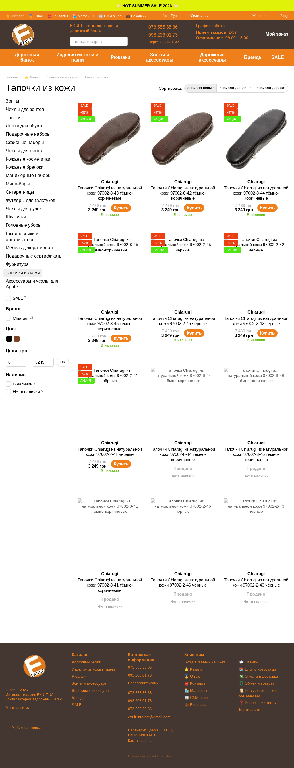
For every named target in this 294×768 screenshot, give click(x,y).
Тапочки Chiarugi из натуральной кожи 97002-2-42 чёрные (256, 321)
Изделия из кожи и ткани (77, 57)
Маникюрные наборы (28, 175)
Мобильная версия (27, 728)
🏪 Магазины (83, 16)
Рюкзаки (120, 57)
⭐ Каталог (15, 16)
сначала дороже (271, 88)
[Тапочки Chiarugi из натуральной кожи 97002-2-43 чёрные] (256, 531)
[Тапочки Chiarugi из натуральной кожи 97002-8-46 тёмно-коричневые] (256, 400)
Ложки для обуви (24, 125)
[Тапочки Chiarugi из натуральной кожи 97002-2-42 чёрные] (256, 269)
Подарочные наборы (28, 134)
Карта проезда (140, 741)
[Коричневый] (16, 338)
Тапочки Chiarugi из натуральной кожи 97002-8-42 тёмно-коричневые (183, 193)
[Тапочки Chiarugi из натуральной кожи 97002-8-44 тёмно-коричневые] (256, 138)
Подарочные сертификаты (34, 256)
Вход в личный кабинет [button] (204, 662)
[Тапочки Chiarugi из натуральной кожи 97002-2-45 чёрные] (183, 269)
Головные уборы (24, 225)
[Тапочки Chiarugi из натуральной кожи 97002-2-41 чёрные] (110, 400)
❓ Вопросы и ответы (257, 702)
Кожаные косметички (28, 158)
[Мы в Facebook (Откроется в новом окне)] (216, 16)
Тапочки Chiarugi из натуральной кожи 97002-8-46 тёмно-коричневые (256, 454)
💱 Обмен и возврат (256, 683)
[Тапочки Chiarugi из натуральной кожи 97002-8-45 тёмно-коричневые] (110, 269)
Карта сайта (249, 710)
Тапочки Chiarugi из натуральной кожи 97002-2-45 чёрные (183, 321)
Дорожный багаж (27, 57)
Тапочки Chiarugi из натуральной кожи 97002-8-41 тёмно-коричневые (110, 585)
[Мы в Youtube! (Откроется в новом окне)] (230, 16)
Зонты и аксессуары (159, 57)
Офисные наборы (25, 142)
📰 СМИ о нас (110, 16)
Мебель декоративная (29, 247)
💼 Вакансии (136, 16)
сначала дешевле (235, 88)
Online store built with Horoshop (150, 756)
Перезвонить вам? (163, 42)
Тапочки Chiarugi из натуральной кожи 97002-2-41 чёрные (110, 452)
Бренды (253, 57)
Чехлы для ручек (24, 208)
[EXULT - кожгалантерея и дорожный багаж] (34, 666)
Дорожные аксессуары (212, 57)
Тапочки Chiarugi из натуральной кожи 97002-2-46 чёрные (183, 582)
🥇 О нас (35, 16)
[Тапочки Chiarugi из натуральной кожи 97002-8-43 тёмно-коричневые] (110, 138)
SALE (277, 57)
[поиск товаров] (123, 41)
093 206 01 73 (163, 34)
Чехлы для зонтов (25, 109)
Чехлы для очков (24, 150)
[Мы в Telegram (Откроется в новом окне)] (237, 16)
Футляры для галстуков (30, 200)
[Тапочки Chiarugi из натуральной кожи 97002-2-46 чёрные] (183, 531)
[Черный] (9, 338)
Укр (166, 16)
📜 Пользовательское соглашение (258, 693)
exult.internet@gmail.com (149, 717)
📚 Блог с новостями (257, 669)
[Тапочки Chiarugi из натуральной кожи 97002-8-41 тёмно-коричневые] (110, 531)
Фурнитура (17, 264)
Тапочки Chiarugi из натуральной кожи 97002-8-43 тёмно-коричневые (110, 193)
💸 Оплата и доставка (258, 676)
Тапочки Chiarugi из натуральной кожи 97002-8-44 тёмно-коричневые (256, 193)
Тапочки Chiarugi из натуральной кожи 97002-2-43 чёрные (256, 582)
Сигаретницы (20, 191)
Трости (13, 117)
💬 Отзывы (248, 662)
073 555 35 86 (163, 27)
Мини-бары (18, 183)
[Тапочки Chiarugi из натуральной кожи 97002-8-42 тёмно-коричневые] (183, 138)
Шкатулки (16, 216)
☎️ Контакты (57, 16)
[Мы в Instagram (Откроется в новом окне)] (223, 16)
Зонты (12, 101)
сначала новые (200, 88)
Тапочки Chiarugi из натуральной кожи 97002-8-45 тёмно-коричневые (110, 323)
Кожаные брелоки (25, 167)
